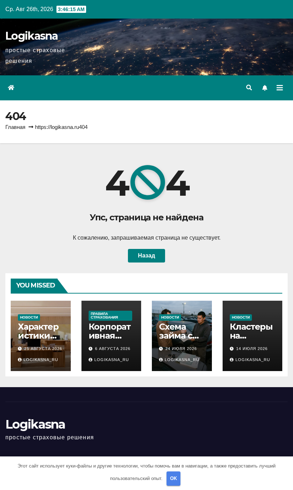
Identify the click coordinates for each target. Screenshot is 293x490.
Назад (146, 255)
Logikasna (31, 35)
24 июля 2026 (181, 348)
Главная (15, 127)
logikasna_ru (41, 360)
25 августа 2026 (43, 348)
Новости (29, 317)
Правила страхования (104, 315)
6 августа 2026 (112, 348)
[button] (249, 88)
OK (173, 478)
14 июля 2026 (252, 348)
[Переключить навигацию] (280, 88)
